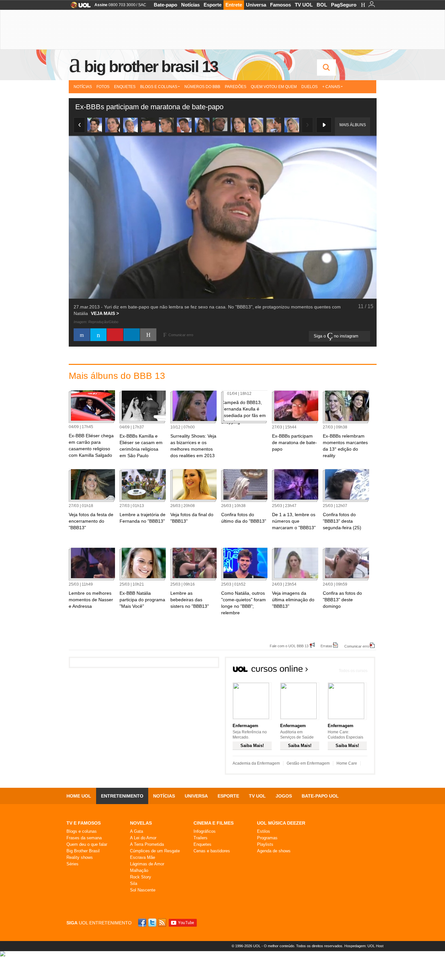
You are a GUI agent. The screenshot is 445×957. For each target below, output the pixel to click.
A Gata (136, 831)
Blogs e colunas (81, 831)
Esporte (213, 4)
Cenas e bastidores (212, 850)
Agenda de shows (274, 850)
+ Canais (331, 86)
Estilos (263, 831)
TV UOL (304, 4)
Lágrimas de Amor (147, 863)
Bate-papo (165, 4)
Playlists (265, 844)
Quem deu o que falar (86, 844)
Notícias (190, 4)
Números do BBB (202, 86)
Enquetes (125, 86)
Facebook (143, 923)
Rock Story (140, 877)
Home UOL (78, 796)
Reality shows (79, 857)
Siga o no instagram (337, 336)
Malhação (139, 870)
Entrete (233, 4)
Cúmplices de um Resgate (155, 850)
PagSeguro (343, 4)
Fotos (102, 86)
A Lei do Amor (143, 837)
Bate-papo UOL (320, 796)
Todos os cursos (353, 670)
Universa (256, 4)
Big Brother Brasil (83, 850)
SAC (142, 5)
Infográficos (205, 831)
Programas (267, 837)
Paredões (235, 86)
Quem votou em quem (274, 86)
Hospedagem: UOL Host (363, 946)
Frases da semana (84, 837)
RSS (162, 923)
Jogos (284, 796)
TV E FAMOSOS (83, 823)
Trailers (201, 837)
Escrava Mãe (142, 857)
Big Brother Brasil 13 (151, 66)
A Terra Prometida (147, 844)
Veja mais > (105, 313)
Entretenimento (122, 796)
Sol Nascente (142, 890)
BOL (322, 4)
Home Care (347, 763)
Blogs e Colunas (158, 86)
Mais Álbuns (352, 125)
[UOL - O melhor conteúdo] (78, 7)
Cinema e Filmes (214, 823)
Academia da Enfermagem (256, 763)
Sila (133, 883)
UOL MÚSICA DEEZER (281, 823)
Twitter (153, 923)
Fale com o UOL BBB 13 (289, 646)
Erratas (326, 646)
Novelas (141, 823)
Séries (72, 863)
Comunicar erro (356, 646)
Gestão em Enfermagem (308, 763)
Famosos (280, 4)
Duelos (309, 86)
